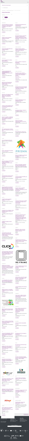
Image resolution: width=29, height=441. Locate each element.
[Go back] (2, 7)
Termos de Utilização (3, 422)
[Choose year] (14, 19)
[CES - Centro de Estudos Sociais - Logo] (2, 1)
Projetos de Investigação (6, 5)
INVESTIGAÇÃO (5, 7)
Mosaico (6, 17)
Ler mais (4, 32)
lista (2, 17)
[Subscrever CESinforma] (21, 426)
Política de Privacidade (3, 421)
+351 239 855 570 (13, 421)
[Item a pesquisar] (12, 14)
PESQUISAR (3, 14)
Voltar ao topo (26, 414)
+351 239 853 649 (23, 421)
